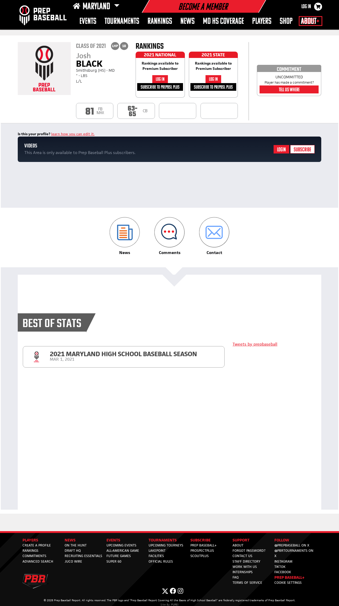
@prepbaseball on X (291, 545)
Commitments (34, 556)
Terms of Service (247, 582)
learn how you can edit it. (73, 134)
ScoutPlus (199, 556)
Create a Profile (37, 545)
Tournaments (122, 21)
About (308, 21)
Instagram (283, 561)
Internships (243, 572)
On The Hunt (76, 545)
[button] (124, 236)
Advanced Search (38, 561)
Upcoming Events (121, 545)
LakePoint (157, 550)
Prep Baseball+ (203, 545)
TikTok (280, 566)
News (187, 21)
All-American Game (122, 550)
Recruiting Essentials (83, 556)
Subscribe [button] (200, 539)
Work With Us (245, 566)
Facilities (156, 556)
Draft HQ (73, 550)
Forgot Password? (249, 550)
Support (241, 539)
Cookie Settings (288, 582)
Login (281, 150)
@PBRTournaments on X (293, 553)
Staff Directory (246, 561)
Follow (281, 539)
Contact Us (242, 556)
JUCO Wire (73, 561)
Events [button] (87, 21)
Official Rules (161, 561)
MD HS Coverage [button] (223, 21)
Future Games (118, 556)
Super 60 (113, 561)
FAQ (236, 577)
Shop (286, 21)
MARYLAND (97, 7)
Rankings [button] (160, 21)
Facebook (282, 572)
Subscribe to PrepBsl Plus (160, 87)
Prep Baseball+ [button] (289, 577)
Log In (306, 7)
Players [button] (261, 21)
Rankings (30, 550)
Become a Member (203, 7)
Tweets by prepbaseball (255, 344)
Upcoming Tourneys (166, 545)
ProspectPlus (202, 550)
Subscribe (302, 150)
